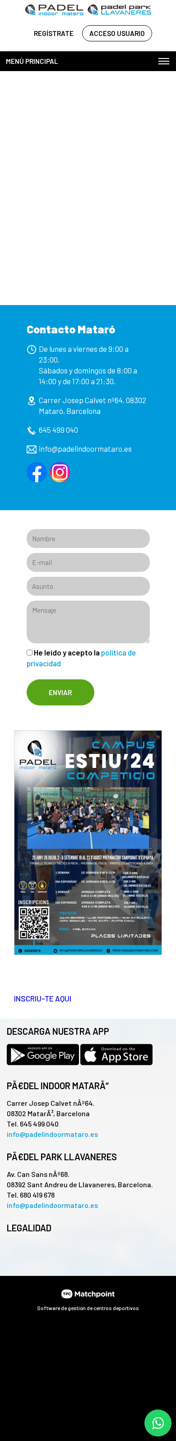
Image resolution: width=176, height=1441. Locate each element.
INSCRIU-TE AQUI (42, 998)
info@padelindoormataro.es (85, 448)
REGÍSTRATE (54, 33)
